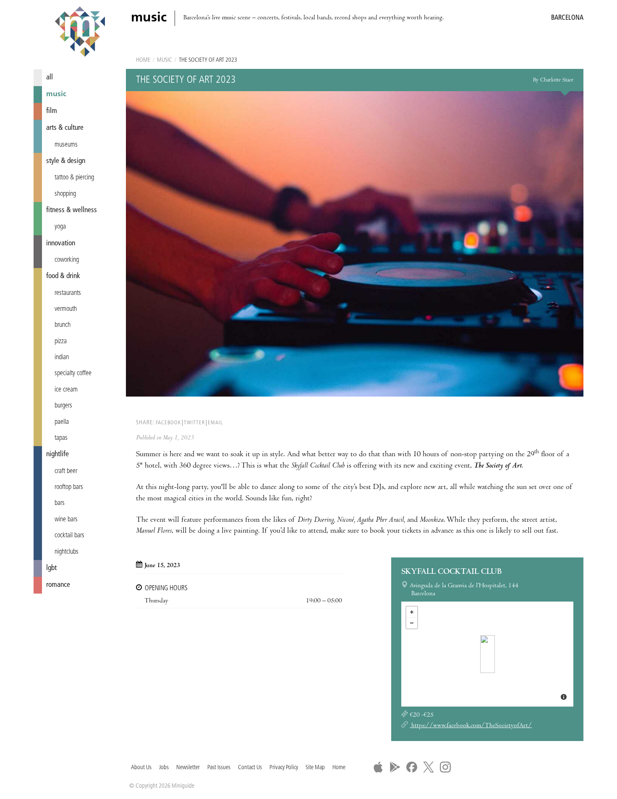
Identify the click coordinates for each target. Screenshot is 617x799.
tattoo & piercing (74, 177)
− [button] (411, 623)
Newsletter (188, 768)
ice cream (66, 389)
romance (58, 585)
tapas (61, 438)
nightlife (57, 454)
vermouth (66, 309)
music (56, 94)
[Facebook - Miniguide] (411, 767)
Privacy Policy (283, 768)
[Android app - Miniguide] (395, 767)
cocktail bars (69, 535)
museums (66, 145)
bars (60, 503)
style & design (65, 161)
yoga (60, 226)
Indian (62, 357)
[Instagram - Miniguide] (445, 767)
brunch (63, 325)
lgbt (51, 568)
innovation (60, 243)
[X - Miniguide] (428, 767)
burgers (63, 405)
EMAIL (215, 423)
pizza (61, 341)
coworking (67, 260)
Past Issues (218, 768)
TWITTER (194, 423)
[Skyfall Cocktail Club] (487, 654)
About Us (141, 768)
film (51, 111)
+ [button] (411, 612)
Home (143, 60)
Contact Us (250, 768)
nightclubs (66, 552)
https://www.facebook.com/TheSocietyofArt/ (471, 726)
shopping (65, 194)
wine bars (66, 519)
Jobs (164, 768)
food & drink (63, 276)
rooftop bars (69, 487)
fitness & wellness (71, 210)
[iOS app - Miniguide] (378, 767)
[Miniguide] (80, 32)
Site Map (315, 768)
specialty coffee (73, 373)
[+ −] (487, 654)
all (49, 77)
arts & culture (65, 127)
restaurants (68, 293)
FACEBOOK (168, 423)
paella (62, 422)
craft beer (66, 471)
